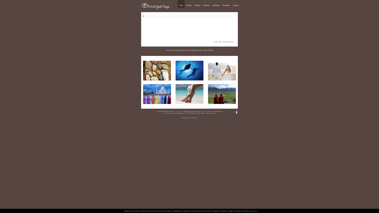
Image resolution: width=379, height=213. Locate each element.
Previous (144, 29)
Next (234, 29)
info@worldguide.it (210, 113)
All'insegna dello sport (189, 70)
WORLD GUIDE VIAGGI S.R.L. (168, 111)
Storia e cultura (157, 93)
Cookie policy (193, 117)
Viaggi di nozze (222, 70)
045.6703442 (192, 113)
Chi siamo (189, 5)
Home (181, 5)
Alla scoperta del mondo (222, 93)
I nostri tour (206, 5)
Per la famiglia (157, 70)
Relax (189, 93)
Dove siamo (226, 5)
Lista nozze (216, 5)
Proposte (197, 5)
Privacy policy (185, 117)
